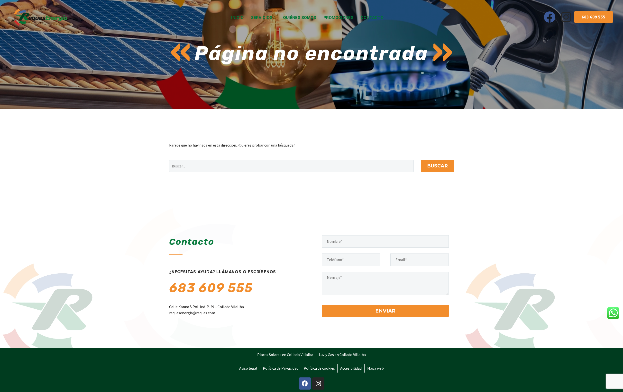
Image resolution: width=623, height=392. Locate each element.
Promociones (338, 17)
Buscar (437, 166)
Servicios (261, 17)
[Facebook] (549, 17)
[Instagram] (566, 17)
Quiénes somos (299, 17)
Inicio (237, 17)
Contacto (372, 17)
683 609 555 (211, 288)
